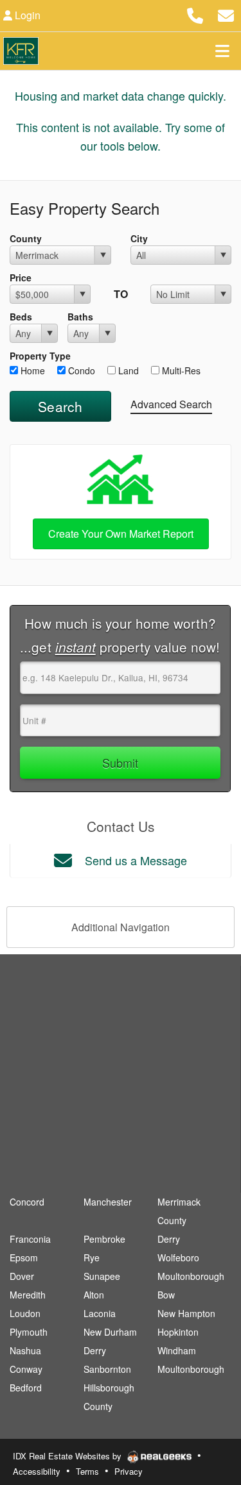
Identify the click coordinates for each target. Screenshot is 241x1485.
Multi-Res (180, 370)
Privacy (128, 1471)
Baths (80, 316)
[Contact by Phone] (195, 13)
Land (127, 370)
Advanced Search (171, 404)
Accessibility (36, 1471)
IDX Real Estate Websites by (68, 1456)
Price (20, 277)
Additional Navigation (120, 927)
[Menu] (222, 50)
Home (31, 370)
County (26, 238)
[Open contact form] (226, 13)
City (139, 238)
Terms (87, 1471)
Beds (21, 316)
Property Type (40, 355)
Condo (80, 370)
